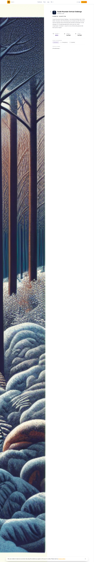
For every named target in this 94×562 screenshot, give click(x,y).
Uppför (67, 33)
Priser (44, 2)
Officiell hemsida (55, 48)
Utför (78, 33)
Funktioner (40, 2)
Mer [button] (51, 2)
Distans (56, 33)
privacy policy (62, 558)
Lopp (48, 2)
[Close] (85, 559)
